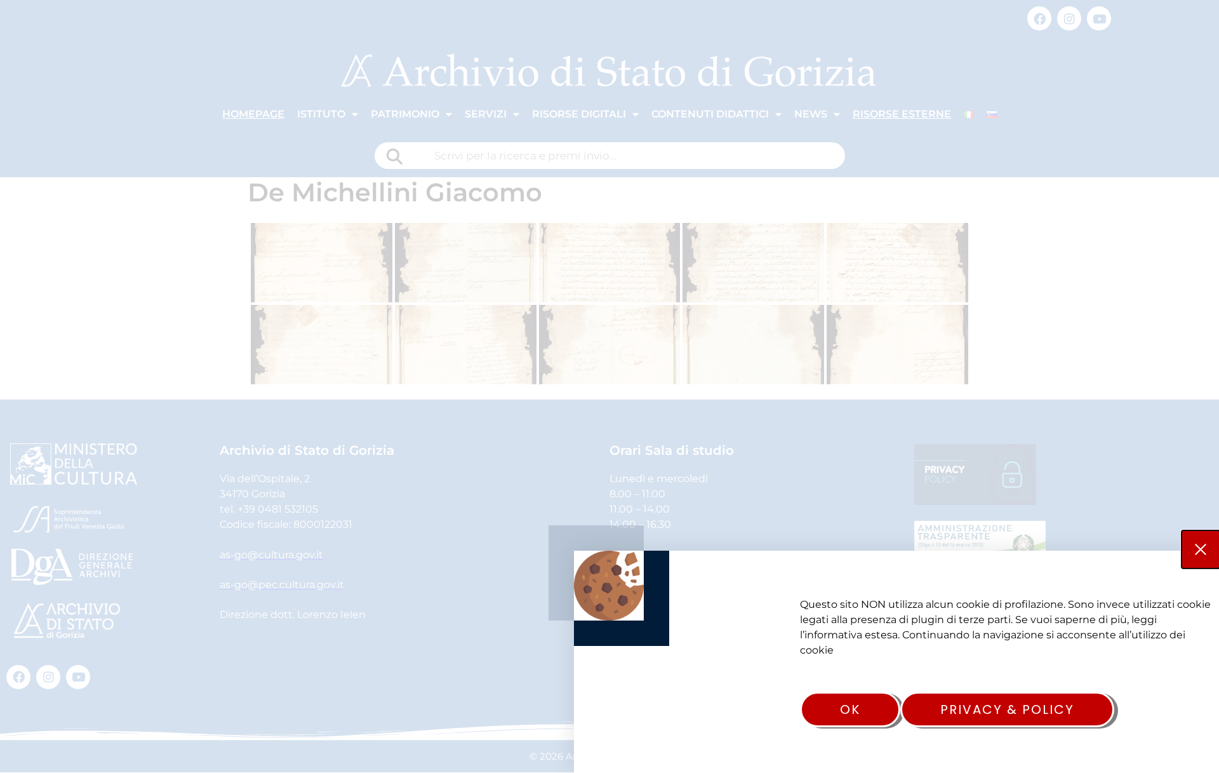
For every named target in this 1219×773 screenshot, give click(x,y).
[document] (609, 386)
